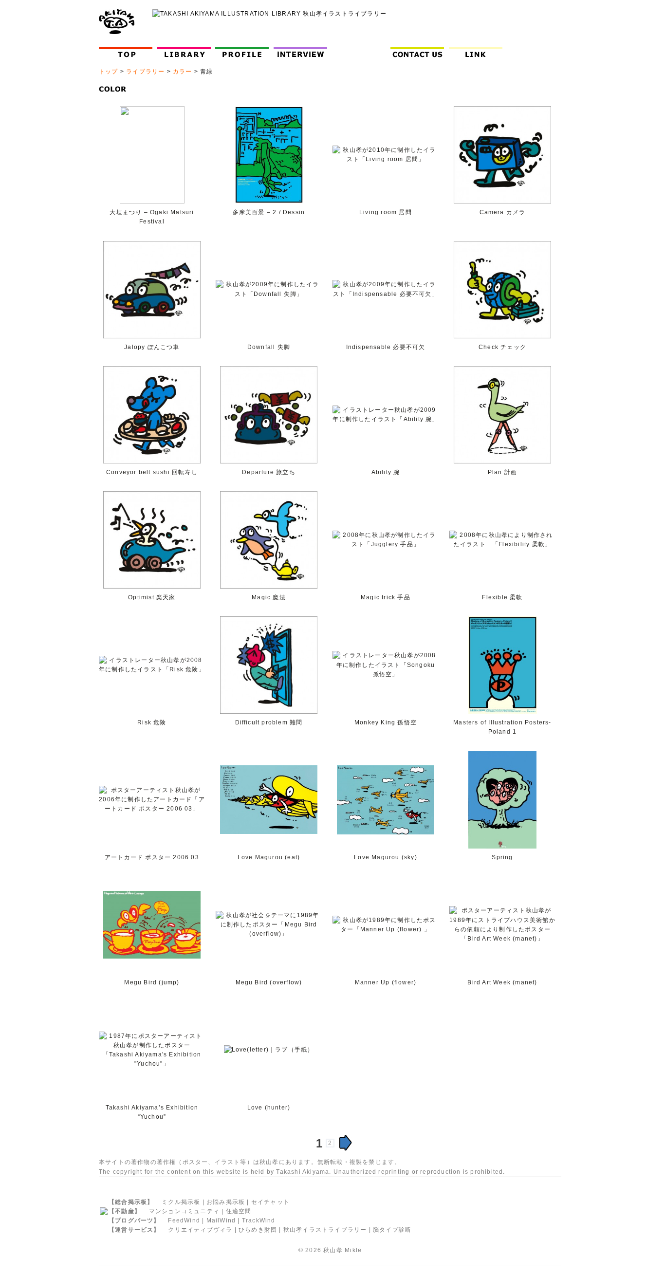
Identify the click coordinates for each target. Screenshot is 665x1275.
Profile (244, 52)
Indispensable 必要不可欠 (385, 347)
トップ (108, 71)
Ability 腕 (385, 472)
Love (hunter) (269, 1107)
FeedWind (184, 1220)
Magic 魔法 (269, 597)
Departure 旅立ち (269, 472)
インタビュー (303, 52)
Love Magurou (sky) (385, 857)
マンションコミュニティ (184, 1211)
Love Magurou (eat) (269, 857)
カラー (182, 71)
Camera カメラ (503, 212)
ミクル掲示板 (181, 1202)
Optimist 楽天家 (151, 597)
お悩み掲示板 (225, 1202)
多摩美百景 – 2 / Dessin (269, 212)
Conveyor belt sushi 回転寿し (152, 472)
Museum (361, 52)
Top (128, 52)
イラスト (227, 1162)
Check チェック (502, 347)
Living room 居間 (385, 212)
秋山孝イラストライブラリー (325, 1229)
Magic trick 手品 (385, 597)
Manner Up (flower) (386, 982)
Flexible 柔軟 (502, 597)
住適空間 (239, 1211)
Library (184, 52)
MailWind (221, 1220)
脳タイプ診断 (392, 1229)
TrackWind (259, 1220)
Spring (502, 857)
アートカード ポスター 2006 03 (152, 857)
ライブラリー (145, 71)
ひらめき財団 (258, 1229)
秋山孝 (333, 1250)
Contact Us (419, 52)
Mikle (353, 1250)
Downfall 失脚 (268, 347)
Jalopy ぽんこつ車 (151, 347)
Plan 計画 (502, 472)
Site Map (536, 52)
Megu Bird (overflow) (269, 982)
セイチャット (270, 1202)
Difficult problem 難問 (269, 722)
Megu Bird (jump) (151, 982)
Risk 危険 (151, 722)
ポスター (195, 1162)
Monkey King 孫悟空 (385, 722)
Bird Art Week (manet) (502, 982)
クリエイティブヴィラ (200, 1229)
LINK (475, 52)
